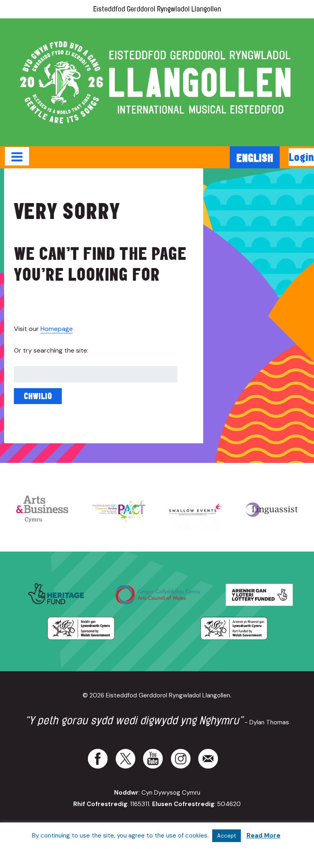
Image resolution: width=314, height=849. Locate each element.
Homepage (56, 328)
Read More (263, 835)
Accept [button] (226, 835)
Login (301, 157)
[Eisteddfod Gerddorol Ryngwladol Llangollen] (157, 82)
